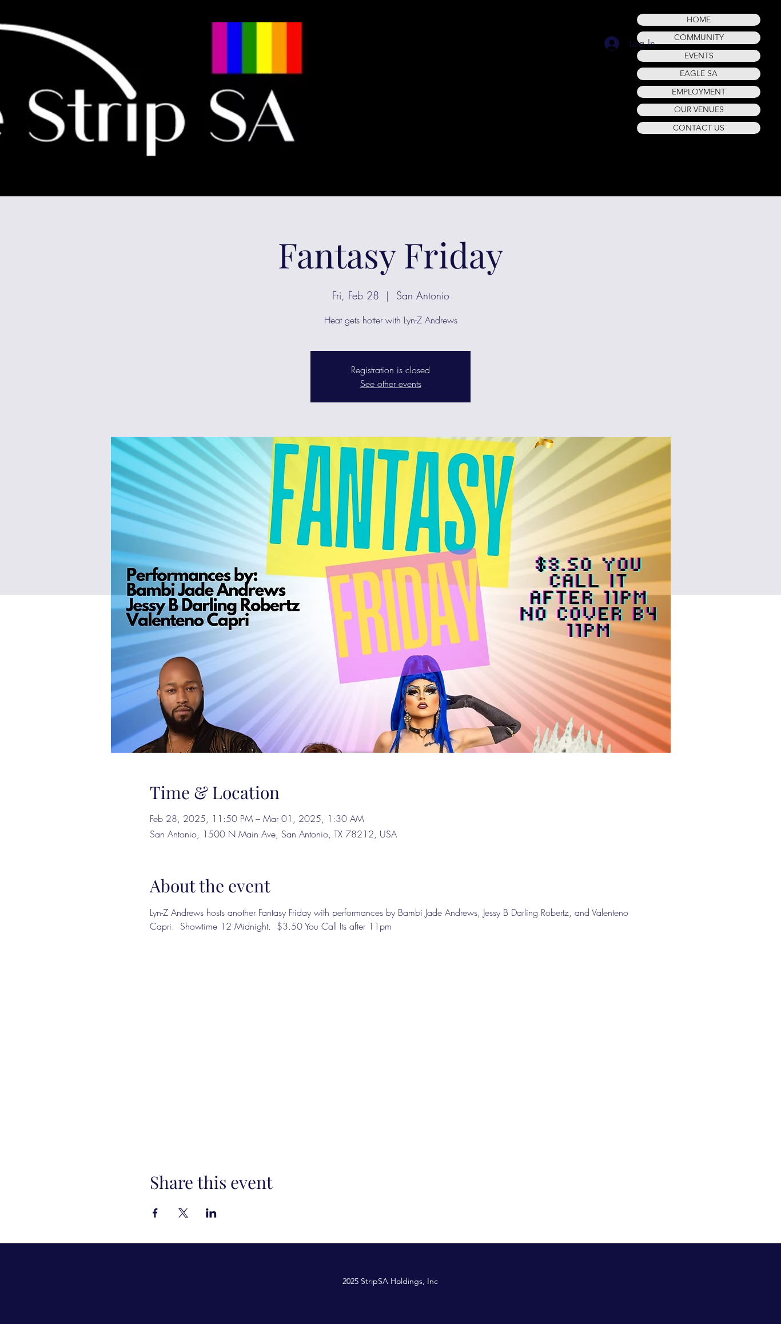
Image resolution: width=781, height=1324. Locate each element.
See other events (390, 383)
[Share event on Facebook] (155, 1213)
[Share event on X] (183, 1213)
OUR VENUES (699, 109)
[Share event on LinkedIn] (211, 1213)
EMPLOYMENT (699, 91)
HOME (699, 19)
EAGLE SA (699, 73)
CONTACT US (698, 127)
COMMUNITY (699, 37)
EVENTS (699, 55)
